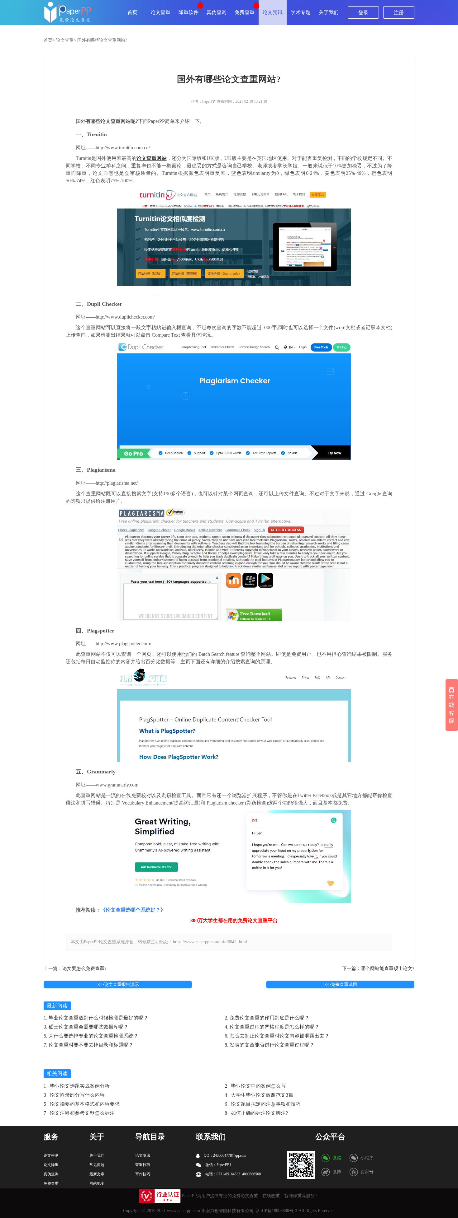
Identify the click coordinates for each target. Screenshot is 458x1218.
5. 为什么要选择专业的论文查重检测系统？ (91, 1035)
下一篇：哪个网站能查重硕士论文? (378, 968)
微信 (336, 1157)
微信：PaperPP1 (217, 1165)
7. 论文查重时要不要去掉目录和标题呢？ (88, 1045)
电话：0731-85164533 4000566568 (232, 1174)
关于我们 (329, 12)
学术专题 (301, 12)
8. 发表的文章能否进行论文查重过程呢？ (269, 1045)
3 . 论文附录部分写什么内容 (74, 1095)
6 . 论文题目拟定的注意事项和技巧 (263, 1104)
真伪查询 (217, 12)
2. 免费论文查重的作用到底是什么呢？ (267, 1017)
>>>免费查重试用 (340, 984)
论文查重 (160, 12)
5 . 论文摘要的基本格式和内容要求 (82, 1104)
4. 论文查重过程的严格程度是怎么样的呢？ (272, 1026)
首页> (49, 40)
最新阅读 (57, 1005)
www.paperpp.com (183, 1210)
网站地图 (96, 1183)
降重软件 (188, 12)
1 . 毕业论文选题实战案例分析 (77, 1086)
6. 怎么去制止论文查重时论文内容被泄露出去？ (277, 1035)
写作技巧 (142, 1174)
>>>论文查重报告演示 (118, 984)
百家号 (367, 1171)
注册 (399, 12)
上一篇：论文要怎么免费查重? (75, 968)
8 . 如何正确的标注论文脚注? (256, 1113)
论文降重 (51, 1165)
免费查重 (245, 12)
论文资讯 (273, 12)
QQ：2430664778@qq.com (224, 1155)
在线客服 (451, 709)
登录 (363, 12)
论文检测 (51, 1155)
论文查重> (66, 40)
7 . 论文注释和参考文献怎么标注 (79, 1113)
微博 (336, 1171)
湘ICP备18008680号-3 (276, 1210)
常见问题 (96, 1165)
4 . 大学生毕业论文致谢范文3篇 (259, 1095)
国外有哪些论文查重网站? (102, 40)
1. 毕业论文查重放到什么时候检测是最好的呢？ (96, 1017)
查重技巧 (142, 1165)
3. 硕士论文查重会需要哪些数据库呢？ (86, 1026)
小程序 (367, 1157)
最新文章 (96, 1174)
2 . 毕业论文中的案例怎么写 (255, 1086)
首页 (132, 12)
